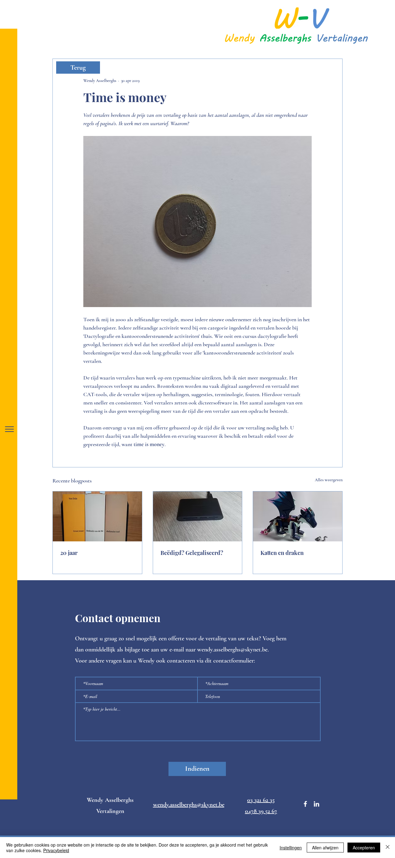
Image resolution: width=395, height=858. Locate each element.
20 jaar (68, 552)
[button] (9, 429)
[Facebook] (305, 804)
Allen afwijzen (325, 847)
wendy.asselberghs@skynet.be (232, 649)
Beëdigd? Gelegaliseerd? (191, 552)
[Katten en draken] (297, 516)
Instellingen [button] (291, 847)
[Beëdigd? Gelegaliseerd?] (197, 516)
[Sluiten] (387, 847)
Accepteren (364, 847)
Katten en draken (282, 552)
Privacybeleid (56, 850)
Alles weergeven (329, 479)
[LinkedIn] (316, 804)
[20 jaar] (97, 516)
